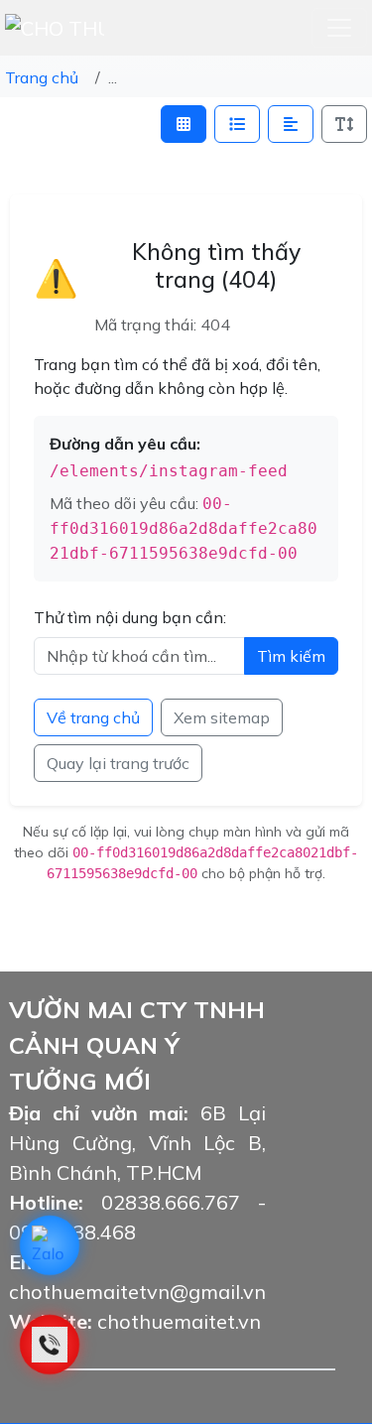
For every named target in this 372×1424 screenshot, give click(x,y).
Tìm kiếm (291, 656)
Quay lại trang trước (118, 763)
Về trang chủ (93, 717)
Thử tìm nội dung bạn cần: (130, 617)
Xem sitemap (222, 717)
